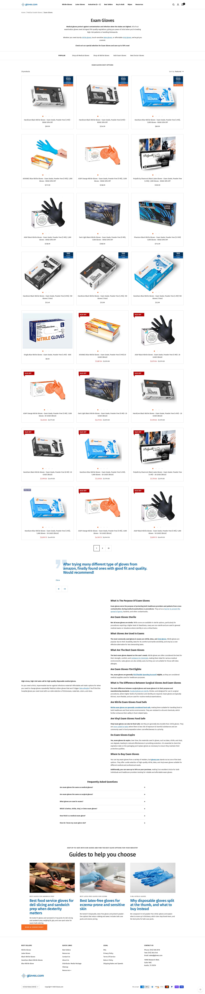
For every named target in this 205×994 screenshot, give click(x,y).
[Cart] (183, 5)
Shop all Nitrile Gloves (101, 55)
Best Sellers (108, 4)
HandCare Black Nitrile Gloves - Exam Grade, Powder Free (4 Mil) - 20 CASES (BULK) (157, 414)
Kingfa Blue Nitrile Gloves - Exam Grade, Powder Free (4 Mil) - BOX (47, 355)
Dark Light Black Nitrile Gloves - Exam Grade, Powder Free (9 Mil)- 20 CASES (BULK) (102, 414)
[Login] (178, 4)
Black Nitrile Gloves (28, 957)
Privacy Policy (108, 953)
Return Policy (108, 960)
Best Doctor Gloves (137, 55)
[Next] (108, 548)
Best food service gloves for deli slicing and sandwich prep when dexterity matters (51, 906)
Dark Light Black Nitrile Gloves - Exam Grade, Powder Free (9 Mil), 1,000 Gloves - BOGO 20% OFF (102, 238)
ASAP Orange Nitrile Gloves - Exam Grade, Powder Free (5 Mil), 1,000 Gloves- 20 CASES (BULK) (47, 414)
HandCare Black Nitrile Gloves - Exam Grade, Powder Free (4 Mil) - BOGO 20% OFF (47, 121)
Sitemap (65, 967)
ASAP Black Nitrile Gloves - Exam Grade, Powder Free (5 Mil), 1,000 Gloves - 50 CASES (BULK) (157, 532)
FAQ (104, 950)
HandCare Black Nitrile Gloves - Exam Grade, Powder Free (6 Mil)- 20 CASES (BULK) (47, 473)
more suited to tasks (120, 727)
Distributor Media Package (71, 963)
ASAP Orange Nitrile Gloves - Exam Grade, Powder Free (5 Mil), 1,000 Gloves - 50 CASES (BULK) (102, 532)
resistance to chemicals (139, 658)
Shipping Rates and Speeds (113, 963)
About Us (65, 960)
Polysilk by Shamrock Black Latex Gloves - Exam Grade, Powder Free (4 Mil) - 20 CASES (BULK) (157, 473)
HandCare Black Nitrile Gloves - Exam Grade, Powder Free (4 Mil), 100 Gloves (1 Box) (102, 297)
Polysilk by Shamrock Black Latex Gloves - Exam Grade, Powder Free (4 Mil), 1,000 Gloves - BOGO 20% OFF (157, 180)
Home (23, 12)
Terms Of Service (109, 957)
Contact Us (66, 957)
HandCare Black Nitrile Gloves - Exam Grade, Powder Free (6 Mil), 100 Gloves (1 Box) (47, 297)
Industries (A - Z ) (94, 4)
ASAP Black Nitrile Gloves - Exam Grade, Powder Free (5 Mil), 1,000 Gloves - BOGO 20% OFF (47, 238)
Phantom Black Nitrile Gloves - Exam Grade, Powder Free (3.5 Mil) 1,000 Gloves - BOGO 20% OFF (157, 238)
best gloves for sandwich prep (42, 896)
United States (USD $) (29, 987)
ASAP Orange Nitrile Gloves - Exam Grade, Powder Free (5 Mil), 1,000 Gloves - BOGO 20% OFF (102, 180)
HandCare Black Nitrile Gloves (32, 960)
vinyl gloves (127, 37)
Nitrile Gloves (67, 4)
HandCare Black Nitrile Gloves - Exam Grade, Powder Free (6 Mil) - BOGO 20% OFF (102, 121)
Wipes (130, 4)
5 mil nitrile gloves (138, 896)
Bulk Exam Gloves (119, 55)
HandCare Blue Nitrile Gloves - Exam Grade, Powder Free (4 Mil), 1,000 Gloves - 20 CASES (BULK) (102, 473)
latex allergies (84, 688)
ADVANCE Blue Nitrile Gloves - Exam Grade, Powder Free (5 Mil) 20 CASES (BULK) (102, 356)
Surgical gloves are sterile (139, 691)
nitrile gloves (86, 37)
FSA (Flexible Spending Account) (145, 675)
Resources (139, 4)
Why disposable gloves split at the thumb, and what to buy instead (152, 904)
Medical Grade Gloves (34, 12)
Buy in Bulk (120, 4)
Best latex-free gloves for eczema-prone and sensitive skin (102, 904)
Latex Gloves (80, 4)
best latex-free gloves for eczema (93, 896)
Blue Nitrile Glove (27, 963)
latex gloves (108, 37)
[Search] (173, 5)
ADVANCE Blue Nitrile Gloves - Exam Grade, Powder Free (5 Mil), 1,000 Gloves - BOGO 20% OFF (47, 180)
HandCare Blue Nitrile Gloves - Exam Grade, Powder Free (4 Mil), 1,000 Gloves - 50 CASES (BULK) (47, 532)
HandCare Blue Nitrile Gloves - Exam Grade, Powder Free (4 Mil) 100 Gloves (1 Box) (157, 297)
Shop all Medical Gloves (80, 55)
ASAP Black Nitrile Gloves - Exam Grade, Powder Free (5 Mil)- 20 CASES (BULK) (157, 356)
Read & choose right (34, 927)
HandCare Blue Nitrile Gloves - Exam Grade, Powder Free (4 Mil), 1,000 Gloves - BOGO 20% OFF (157, 121)
